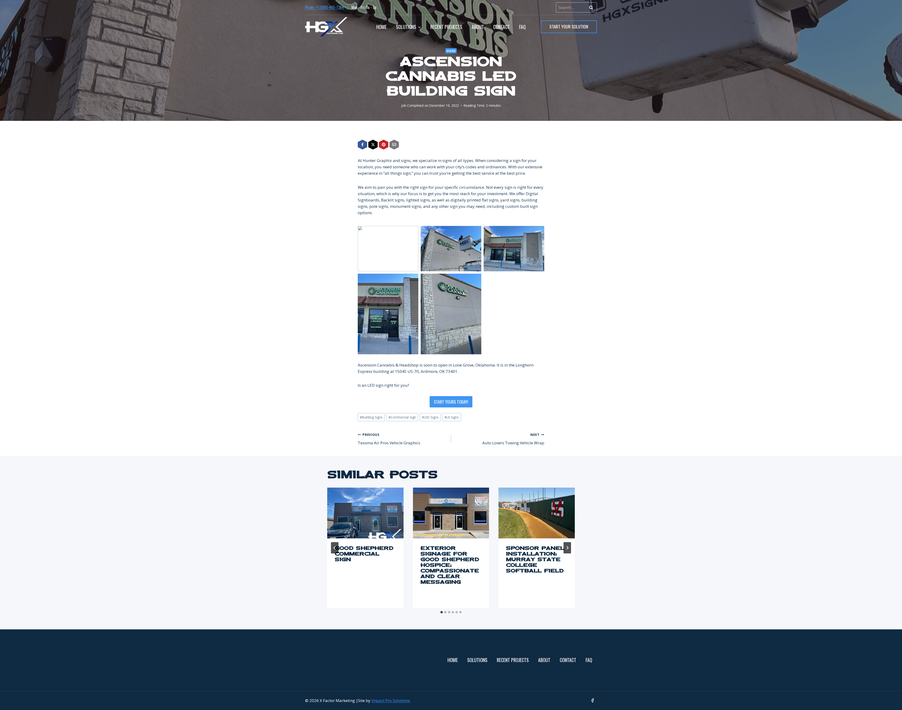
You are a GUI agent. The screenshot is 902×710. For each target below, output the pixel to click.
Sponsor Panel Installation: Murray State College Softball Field (535, 560)
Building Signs (371, 417)
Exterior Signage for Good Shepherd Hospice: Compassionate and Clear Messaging (449, 565)
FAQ (522, 26)
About (478, 26)
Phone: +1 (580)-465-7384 (324, 7)
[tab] (441, 612)
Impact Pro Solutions (390, 700)
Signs (451, 51)
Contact (501, 26)
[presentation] (365, 513)
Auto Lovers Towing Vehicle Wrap (513, 439)
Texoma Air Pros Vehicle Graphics (389, 439)
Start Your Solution (568, 26)
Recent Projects (446, 26)
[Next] (567, 547)
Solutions (477, 659)
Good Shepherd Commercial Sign (364, 554)
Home (381, 26)
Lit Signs (451, 417)
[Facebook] (592, 700)
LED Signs (430, 417)
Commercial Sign (402, 417)
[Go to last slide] (334, 547)
